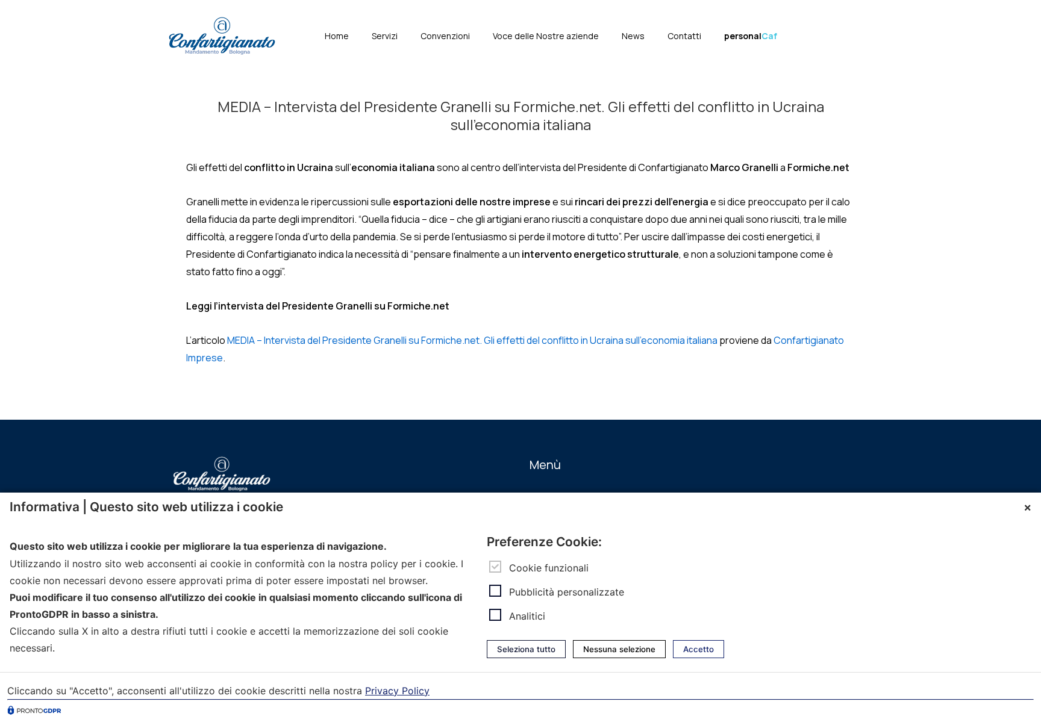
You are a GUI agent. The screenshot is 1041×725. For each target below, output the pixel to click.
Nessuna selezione (619, 649)
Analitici (527, 616)
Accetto (698, 649)
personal (750, 36)
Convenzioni (445, 36)
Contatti (684, 36)
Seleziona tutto (526, 649)
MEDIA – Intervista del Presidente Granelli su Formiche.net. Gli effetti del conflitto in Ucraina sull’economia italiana (472, 340)
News (633, 36)
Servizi (385, 36)
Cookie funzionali (549, 567)
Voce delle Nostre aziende (546, 36)
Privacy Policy (397, 691)
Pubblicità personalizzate (566, 592)
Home (337, 36)
